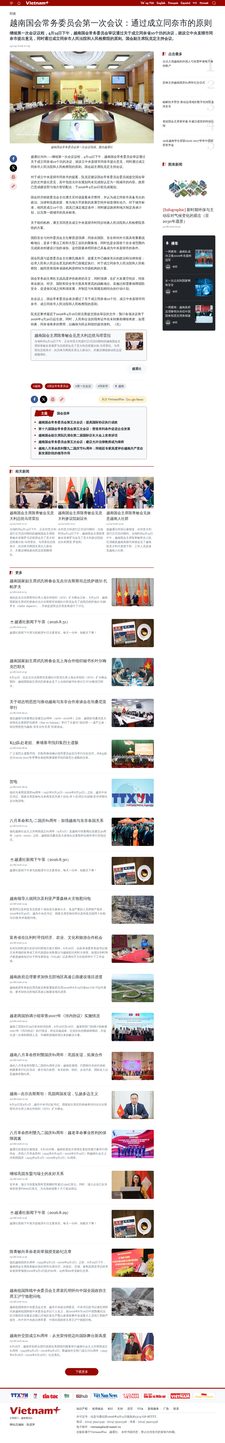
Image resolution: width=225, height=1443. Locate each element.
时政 (13, 13)
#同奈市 (103, 386)
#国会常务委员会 (58, 386)
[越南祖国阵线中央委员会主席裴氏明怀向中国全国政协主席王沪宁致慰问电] (133, 1302)
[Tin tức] (50, 1396)
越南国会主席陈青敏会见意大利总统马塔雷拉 (72, 335)
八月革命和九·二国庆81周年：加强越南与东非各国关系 (57, 820)
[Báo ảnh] (180, 1396)
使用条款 (97, 1408)
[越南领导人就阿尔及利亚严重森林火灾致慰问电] (133, 910)
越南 (121, 386)
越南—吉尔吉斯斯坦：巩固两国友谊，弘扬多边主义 (54, 1094)
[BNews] (67, 1396)
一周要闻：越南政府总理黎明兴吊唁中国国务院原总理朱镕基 (178, 311)
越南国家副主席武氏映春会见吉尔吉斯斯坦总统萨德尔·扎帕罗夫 (58, 584)
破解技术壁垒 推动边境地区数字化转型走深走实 (188, 104)
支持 (120, 1408)
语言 (130, 1408)
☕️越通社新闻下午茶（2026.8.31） (40, 622)
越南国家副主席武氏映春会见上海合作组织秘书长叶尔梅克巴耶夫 (58, 664)
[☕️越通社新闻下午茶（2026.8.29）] (133, 1224)
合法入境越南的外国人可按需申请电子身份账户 (188, 63)
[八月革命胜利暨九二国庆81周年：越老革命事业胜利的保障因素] (133, 1144)
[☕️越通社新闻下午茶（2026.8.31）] (133, 633)
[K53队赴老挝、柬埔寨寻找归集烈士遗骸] (133, 754)
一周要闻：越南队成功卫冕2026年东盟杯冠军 (178, 256)
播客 (174, 243)
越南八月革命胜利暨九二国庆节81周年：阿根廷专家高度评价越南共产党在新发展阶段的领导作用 (90, 450)
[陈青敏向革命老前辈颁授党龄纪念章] (133, 1263)
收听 (175, 266)
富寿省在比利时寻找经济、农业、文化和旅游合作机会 (56, 937)
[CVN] (131, 1396)
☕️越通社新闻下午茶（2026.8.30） (40, 859)
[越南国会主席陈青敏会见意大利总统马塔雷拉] (134, 341)
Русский (204, 3)
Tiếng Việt (147, 2)
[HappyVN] (204, 1396)
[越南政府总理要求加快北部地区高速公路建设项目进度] (133, 988)
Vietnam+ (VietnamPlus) (37, 3)
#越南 (36, 386)
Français (173, 2)
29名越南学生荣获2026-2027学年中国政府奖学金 (188, 143)
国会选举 (63, 413)
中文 (195, 3)
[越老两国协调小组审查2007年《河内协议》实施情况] (133, 1027)
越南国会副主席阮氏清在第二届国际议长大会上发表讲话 (78, 435)
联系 (176, 1408)
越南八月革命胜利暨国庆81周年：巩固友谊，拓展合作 (56, 1055)
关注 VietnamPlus (113, 399)
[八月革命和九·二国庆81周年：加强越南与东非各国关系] (133, 832)
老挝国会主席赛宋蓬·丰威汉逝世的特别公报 (188, 123)
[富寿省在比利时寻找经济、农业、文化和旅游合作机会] (133, 949)
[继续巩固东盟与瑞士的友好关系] (133, 1185)
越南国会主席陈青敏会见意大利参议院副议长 (80, 516)
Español (185, 2)
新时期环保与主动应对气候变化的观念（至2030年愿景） (188, 216)
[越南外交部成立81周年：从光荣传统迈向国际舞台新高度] (133, 1347)
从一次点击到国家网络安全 (178, 283)
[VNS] (105, 1396)
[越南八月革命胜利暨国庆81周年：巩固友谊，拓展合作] (133, 1066)
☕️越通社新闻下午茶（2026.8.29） (40, 1212)
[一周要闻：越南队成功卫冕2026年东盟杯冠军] (204, 258)
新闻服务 (153, 1408)
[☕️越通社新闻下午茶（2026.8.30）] (133, 871)
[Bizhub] (81, 1396)
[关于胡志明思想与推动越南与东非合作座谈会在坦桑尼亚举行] (133, 713)
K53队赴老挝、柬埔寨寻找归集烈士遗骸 (44, 742)
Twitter (13, 168)
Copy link (13, 186)
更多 (18, 573)
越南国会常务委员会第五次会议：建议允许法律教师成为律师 (81, 442)
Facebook (13, 159)
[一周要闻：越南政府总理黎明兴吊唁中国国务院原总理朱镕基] (204, 314)
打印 (13, 177)
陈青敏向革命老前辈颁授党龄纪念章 (41, 1251)
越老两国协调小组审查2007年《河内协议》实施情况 (55, 1016)
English (161, 2)
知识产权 (82, 1408)
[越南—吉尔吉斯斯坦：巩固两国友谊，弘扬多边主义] (133, 1105)
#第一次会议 (83, 386)
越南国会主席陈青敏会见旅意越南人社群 (128, 516)
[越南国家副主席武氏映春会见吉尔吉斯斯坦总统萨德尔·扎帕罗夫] (133, 592)
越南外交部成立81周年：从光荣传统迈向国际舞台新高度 (58, 1335)
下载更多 (81, 1372)
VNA (140, 1408)
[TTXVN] (19, 1396)
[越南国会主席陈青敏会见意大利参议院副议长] (81, 493)
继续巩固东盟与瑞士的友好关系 (37, 1173)
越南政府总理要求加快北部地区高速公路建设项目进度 (56, 977)
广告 (166, 1408)
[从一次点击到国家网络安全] (204, 287)
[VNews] (35, 1396)
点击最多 (175, 54)
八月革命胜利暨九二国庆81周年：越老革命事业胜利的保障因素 (58, 1136)
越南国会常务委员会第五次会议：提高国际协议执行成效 (78, 422)
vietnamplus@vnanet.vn (106, 1427)
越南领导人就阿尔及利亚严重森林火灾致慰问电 (50, 898)
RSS (110, 1408)
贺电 (13, 781)
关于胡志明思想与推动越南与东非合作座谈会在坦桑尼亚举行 (58, 705)
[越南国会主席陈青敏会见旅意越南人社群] (130, 493)
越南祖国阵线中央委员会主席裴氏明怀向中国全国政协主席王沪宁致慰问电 (58, 1293)
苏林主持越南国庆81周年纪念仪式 (184, 82)
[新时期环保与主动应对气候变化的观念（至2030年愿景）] (189, 187)
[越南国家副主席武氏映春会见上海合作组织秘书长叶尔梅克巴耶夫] (133, 672)
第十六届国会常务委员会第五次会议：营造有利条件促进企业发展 (84, 429)
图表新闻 (175, 164)
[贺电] (133, 793)
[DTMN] (155, 1396)
